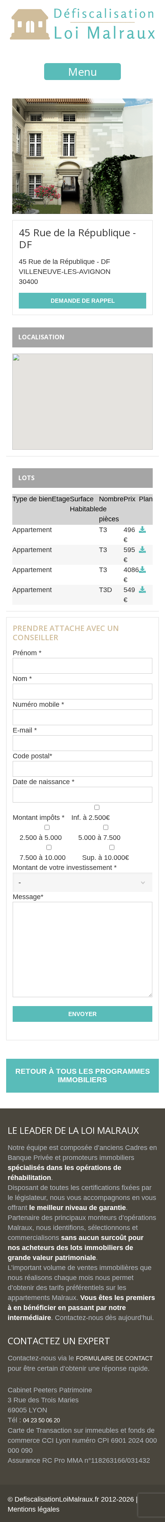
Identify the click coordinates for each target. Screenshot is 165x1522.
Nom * (22, 679)
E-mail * (25, 730)
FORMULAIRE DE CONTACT (114, 1358)
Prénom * (27, 653)
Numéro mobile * (38, 704)
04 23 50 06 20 (41, 1420)
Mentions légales (33, 1509)
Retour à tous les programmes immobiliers (82, 1075)
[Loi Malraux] (82, 35)
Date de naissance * (43, 782)
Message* (28, 897)
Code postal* (32, 756)
